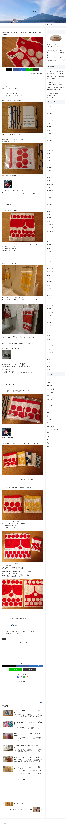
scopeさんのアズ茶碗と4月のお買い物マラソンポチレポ (55, 88)
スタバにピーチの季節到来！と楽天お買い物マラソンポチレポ (55, 72)
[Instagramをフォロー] (18, 677)
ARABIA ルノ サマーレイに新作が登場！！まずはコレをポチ (55, 83)
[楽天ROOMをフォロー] (21, 677)
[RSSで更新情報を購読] (27, 677)
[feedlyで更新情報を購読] (24, 677)
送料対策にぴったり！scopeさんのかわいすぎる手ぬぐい (55, 77)
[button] (36, 69)
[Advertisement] (22, 78)
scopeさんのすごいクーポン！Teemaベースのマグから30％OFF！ (55, 95)
